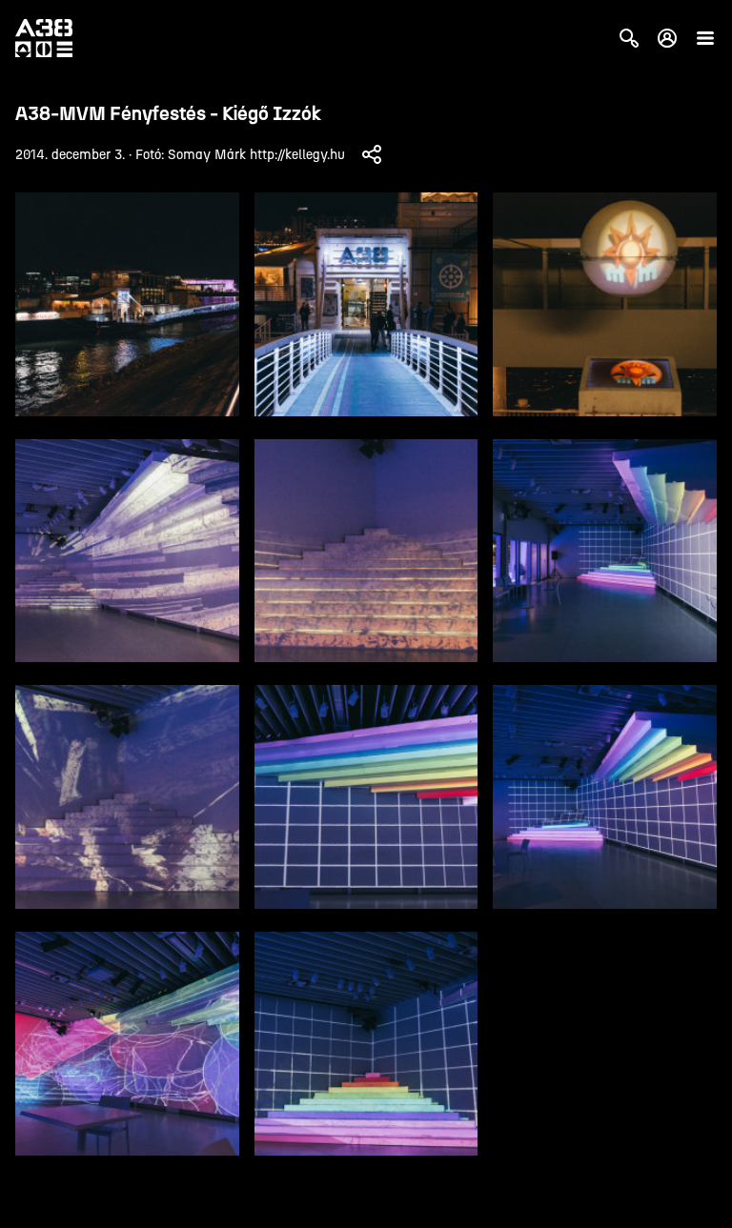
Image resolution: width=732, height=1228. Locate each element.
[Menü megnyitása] (705, 38)
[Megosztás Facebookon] (371, 154)
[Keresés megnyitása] (629, 38)
